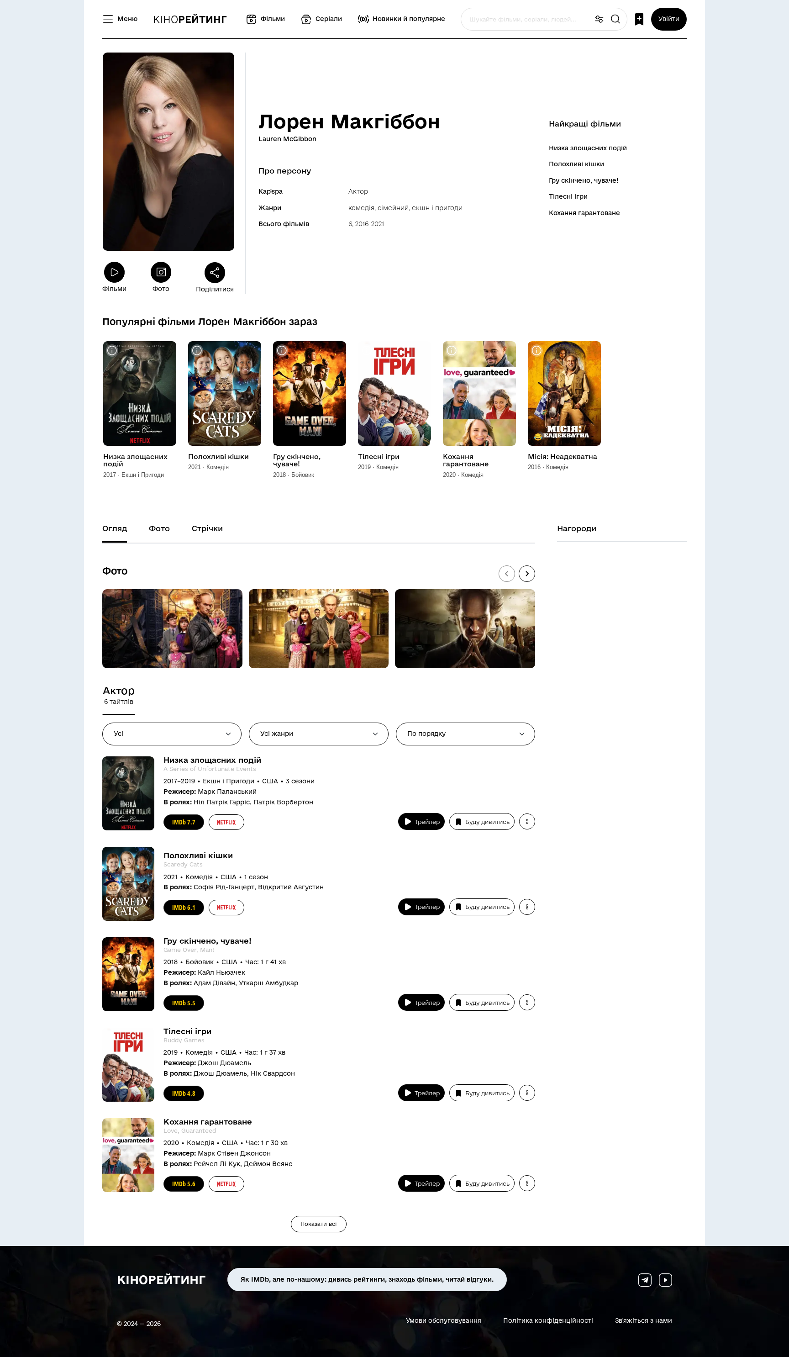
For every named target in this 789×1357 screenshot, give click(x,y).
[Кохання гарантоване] (479, 393)
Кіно (190, 19)
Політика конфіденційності (548, 1320)
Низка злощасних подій (588, 148)
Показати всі (318, 1224)
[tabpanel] (318, 994)
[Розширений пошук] (599, 19)
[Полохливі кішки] (224, 393)
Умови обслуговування (443, 1320)
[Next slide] (527, 573)
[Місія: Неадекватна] (564, 393)
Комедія (361, 207)
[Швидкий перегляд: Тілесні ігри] (367, 350)
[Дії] (527, 821)
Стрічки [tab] (207, 528)
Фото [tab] (159, 528)
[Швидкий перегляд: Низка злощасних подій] (112, 350)
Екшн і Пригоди (437, 207)
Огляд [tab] (114, 528)
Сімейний (393, 207)
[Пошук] (615, 19)
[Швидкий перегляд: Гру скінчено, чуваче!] (282, 350)
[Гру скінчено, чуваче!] (309, 393)
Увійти (668, 18)
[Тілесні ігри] (394, 393)
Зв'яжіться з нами (643, 1320)
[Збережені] (639, 19)
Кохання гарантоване (584, 212)
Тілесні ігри (568, 196)
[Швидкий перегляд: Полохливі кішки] (197, 350)
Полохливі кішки (576, 164)
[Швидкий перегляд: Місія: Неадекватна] (537, 350)
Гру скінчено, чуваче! (584, 180)
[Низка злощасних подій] (139, 393)
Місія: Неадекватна (562, 456)
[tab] (118, 695)
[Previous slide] (507, 573)
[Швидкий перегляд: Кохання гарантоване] (452, 350)
